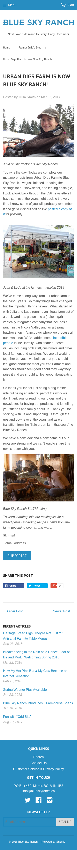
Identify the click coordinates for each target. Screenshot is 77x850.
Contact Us (38, 763)
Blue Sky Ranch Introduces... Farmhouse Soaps (38, 703)
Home (6, 47)
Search (38, 757)
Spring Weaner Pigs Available (25, 689)
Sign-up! (9, 535)
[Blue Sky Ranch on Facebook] (39, 801)
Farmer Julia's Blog (29, 47)
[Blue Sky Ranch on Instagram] (50, 801)
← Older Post (13, 611)
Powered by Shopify (53, 841)
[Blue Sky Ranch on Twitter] (27, 801)
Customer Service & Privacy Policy (38, 769)
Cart (70, 5)
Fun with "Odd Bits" (17, 716)
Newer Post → (63, 611)
